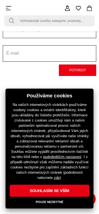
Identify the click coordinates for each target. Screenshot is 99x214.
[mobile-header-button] (67, 8)
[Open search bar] (11, 21)
